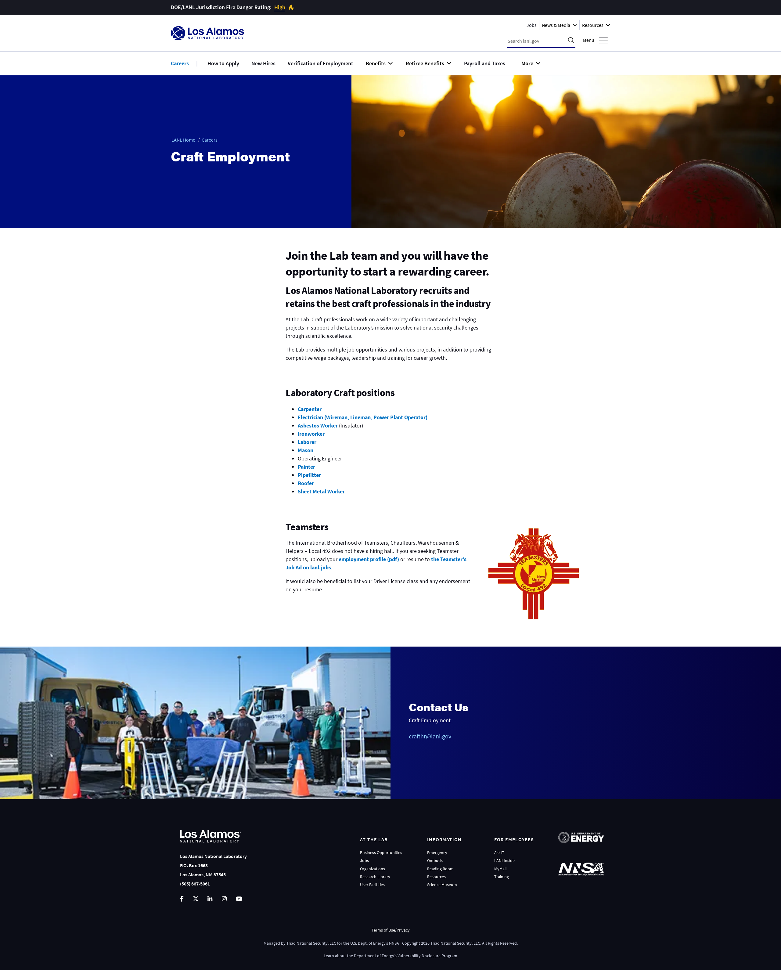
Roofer (306, 483)
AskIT (499, 852)
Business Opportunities (381, 852)
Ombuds (435, 860)
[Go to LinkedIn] (209, 899)
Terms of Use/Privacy (391, 930)
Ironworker (311, 433)
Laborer (307, 441)
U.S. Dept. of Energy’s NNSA (374, 943)
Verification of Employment (320, 63)
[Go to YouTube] (239, 899)
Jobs (532, 25)
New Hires (263, 63)
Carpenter (310, 409)
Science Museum (442, 884)
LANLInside (504, 860)
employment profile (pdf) (369, 559)
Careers (180, 63)
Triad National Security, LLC (311, 943)
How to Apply (223, 63)
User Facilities (372, 884)
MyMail (500, 868)
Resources (436, 876)
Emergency (437, 852)
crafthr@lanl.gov (430, 736)
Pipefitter (309, 474)
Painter (306, 466)
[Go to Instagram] (224, 899)
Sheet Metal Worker (321, 491)
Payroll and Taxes (484, 63)
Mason (305, 450)
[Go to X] (196, 899)
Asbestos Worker (318, 425)
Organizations (372, 868)
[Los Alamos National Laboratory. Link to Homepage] (207, 33)
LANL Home (183, 140)
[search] (571, 41)
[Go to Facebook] (182, 899)
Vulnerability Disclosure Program (427, 955)
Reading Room (440, 868)
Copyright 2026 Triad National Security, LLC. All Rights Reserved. (460, 943)
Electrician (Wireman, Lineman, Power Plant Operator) (362, 417)
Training (501, 876)
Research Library (375, 876)
